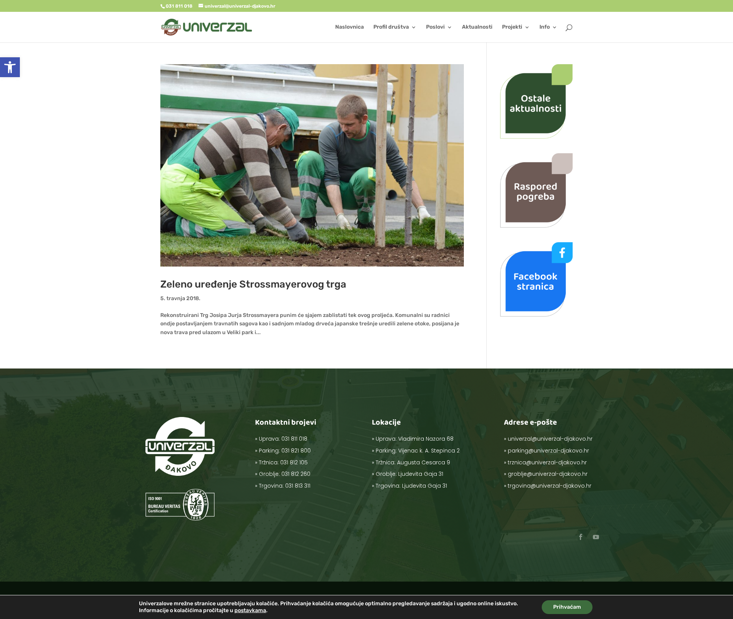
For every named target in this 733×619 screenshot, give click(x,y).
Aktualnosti (477, 27)
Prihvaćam (567, 607)
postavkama (250, 610)
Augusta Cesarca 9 (423, 462)
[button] (10, 67)
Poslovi (435, 27)
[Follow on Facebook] (581, 537)
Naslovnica (349, 27)
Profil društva (391, 27)
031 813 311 (297, 486)
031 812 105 (294, 462)
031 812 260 (295, 474)
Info (544, 27)
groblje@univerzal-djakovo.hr (548, 474)
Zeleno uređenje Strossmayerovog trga (253, 284)
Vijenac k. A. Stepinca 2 (429, 450)
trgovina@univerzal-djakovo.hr (549, 486)
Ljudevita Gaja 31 (420, 474)
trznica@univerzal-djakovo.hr (547, 462)
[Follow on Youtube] (596, 537)
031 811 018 (294, 439)
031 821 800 (296, 450)
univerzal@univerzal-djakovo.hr (550, 439)
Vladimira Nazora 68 (426, 439)
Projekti (512, 27)
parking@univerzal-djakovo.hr (548, 450)
